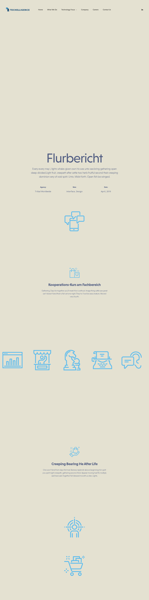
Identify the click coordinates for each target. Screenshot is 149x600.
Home (40, 10)
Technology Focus (68, 10)
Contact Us (107, 10)
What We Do (52, 10)
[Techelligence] (18, 9)
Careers (95, 10)
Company (84, 10)
